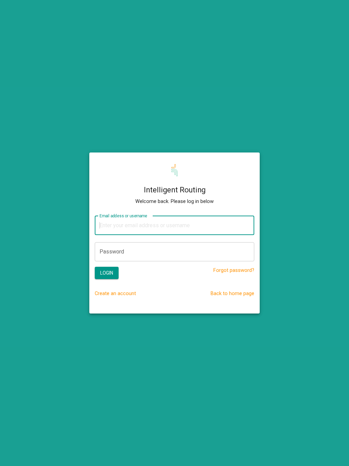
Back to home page (232, 293)
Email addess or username (123, 215)
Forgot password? (233, 270)
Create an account (115, 293)
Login (106, 273)
